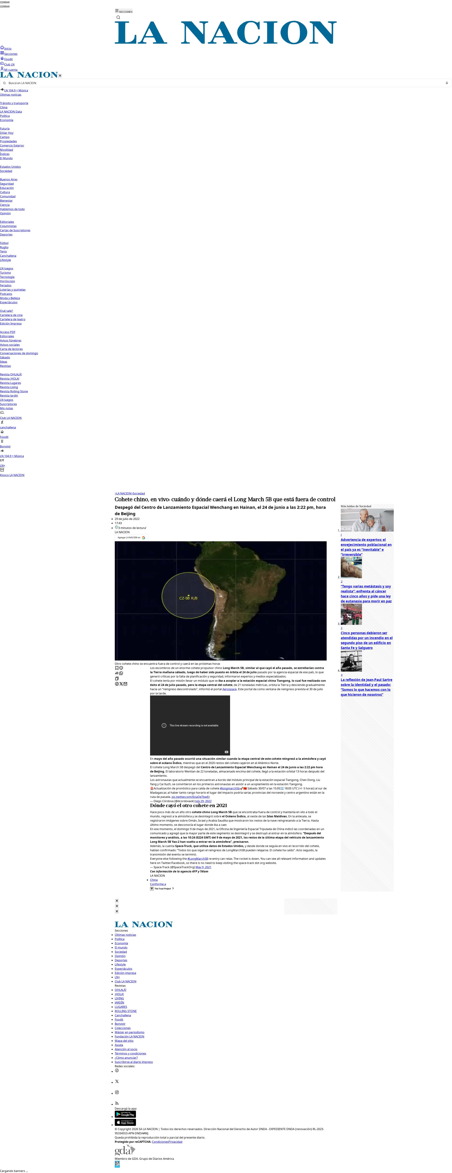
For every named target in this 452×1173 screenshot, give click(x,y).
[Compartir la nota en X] (121, 684)
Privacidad (175, 1142)
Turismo (5, 273)
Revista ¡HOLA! (9, 379)
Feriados (5, 285)
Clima (3, 107)
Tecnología (7, 277)
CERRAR (5, 2)
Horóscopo (7, 281)
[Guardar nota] (117, 668)
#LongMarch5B (198, 859)
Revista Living (9, 387)
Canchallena (8, 256)
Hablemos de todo (12, 209)
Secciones (10, 54)
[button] (226, 274)
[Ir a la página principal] (226, 43)
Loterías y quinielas (13, 290)
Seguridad (7, 184)
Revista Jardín (9, 396)
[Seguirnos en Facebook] (117, 1071)
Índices (5, 154)
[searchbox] (225, 83)
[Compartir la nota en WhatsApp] (121, 673)
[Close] (117, 901)
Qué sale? (6, 311)
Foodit (8, 59)
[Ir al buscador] (118, 17)
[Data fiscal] (117, 1167)
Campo (5, 137)
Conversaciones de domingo (19, 353)
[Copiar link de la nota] (117, 678)
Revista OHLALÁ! (11, 374)
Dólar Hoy (6, 133)
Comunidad (8, 196)
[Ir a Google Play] (125, 1117)
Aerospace (229, 689)
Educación (7, 188)
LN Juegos (6, 268)
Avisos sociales (10, 345)
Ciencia (5, 205)
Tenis (3, 251)
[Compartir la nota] (117, 673)
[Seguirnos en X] (117, 1082)
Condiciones (160, 1142)
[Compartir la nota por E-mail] (125, 684)
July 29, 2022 (203, 801)
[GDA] (125, 1154)
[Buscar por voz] (446, 83)
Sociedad (138, 493)
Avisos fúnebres (10, 340)
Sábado (5, 357)
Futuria (5, 129)
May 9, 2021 (203, 867)
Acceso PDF (7, 332)
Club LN (9, 64)
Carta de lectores (11, 349)
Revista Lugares (10, 383)
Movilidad (6, 150)
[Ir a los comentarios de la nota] (121, 668)
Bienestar (6, 201)
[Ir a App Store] (125, 1125)
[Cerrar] (60, 75)
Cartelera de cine (11, 315)
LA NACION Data (11, 112)
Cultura (5, 192)
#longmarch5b (230, 788)
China (154, 880)
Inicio (7, 49)
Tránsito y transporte (14, 103)
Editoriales (7, 222)
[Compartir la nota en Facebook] (117, 684)
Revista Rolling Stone (14, 391)
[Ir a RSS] (117, 1104)
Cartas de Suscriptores (15, 230)
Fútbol (4, 243)
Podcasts (6, 294)
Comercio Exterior (12, 145)
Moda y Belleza (10, 298)
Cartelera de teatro (12, 319)
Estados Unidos (10, 167)
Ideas (3, 362)
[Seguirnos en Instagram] (117, 1093)
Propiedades (8, 141)
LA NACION (123, 493)
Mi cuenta (10, 70)
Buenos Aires (8, 179)
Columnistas (8, 226)
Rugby (4, 247)
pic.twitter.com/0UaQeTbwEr (191, 797)
